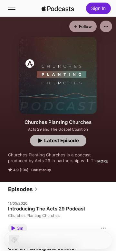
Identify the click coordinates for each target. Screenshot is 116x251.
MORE (102, 161)
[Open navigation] (12, 8)
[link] (23, 189)
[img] (58, 8)
